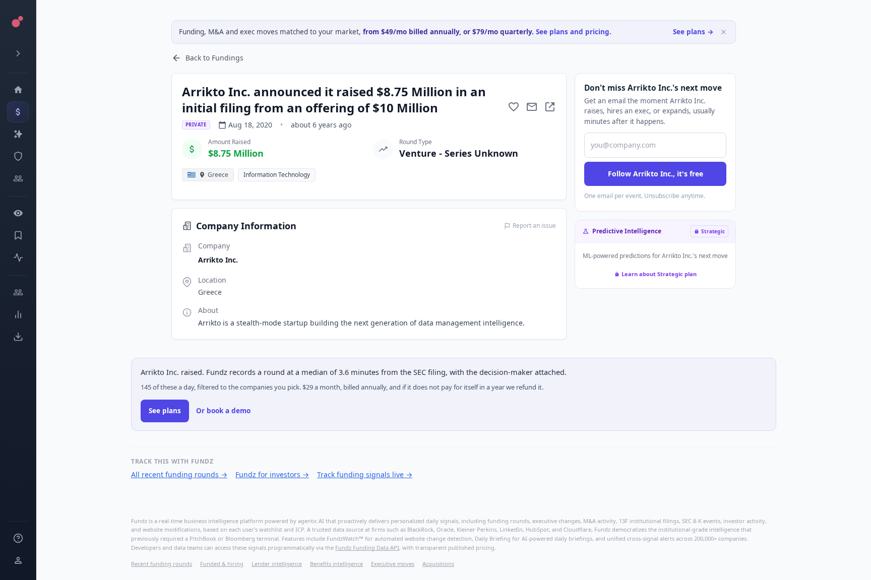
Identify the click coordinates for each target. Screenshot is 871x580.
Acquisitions (438, 563)
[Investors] (18, 178)
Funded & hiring (221, 563)
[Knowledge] (18, 538)
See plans (165, 410)
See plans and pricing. (573, 31)
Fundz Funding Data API (367, 547)
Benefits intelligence (336, 563)
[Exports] (18, 336)
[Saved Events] (18, 235)
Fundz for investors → (272, 474)
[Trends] (18, 314)
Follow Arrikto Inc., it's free (655, 173)
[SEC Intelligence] (18, 156)
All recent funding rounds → (179, 474)
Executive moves (392, 563)
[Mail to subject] (532, 107)
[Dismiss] (723, 32)
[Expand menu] (18, 53)
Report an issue (534, 226)
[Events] (18, 111)
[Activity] (18, 257)
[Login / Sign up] (18, 560)
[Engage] (18, 292)
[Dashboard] (18, 89)
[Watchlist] (18, 213)
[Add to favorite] (514, 107)
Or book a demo (223, 410)
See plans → (693, 31)
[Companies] (18, 134)
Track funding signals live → (364, 474)
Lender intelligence (277, 563)
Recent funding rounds (161, 563)
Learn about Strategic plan (659, 274)
